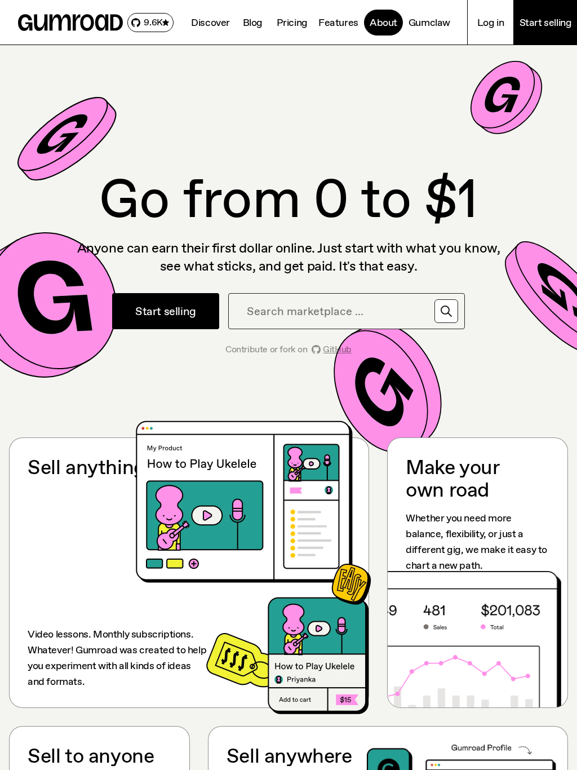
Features (338, 22)
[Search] (446, 311)
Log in (490, 22)
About (383, 22)
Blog (253, 22)
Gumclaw (429, 22)
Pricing (292, 22)
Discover (210, 22)
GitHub (337, 349)
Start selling (546, 22)
